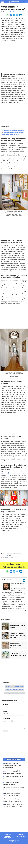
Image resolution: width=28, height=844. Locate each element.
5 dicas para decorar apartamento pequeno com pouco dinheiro (12, 765)
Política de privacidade (7, 837)
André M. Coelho (14, 11)
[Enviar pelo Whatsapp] (7, 15)
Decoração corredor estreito (14, 686)
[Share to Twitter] (17, 15)
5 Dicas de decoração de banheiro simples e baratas (12, 772)
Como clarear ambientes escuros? (15, 130)
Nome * (5, 704)
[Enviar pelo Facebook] (11, 15)
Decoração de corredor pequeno (14, 693)
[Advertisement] (14, 57)
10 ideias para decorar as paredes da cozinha (11, 783)
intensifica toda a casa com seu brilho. (13, 474)
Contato (20, 834)
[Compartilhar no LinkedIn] (20, 15)
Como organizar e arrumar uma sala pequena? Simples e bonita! (13, 805)
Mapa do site (7, 834)
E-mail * (5, 711)
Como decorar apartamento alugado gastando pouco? (12, 794)
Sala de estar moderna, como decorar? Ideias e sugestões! (12, 800)
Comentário (7, 718)
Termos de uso (20, 836)
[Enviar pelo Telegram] (14, 15)
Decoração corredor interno (14, 689)
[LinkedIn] (24, 580)
